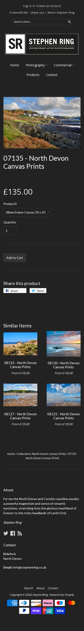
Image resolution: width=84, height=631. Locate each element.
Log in (27, 5)
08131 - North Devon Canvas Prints (20, 365)
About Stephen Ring (61, 12)
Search (28, 588)
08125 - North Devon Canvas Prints (63, 416)
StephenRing (40, 595)
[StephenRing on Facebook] (12, 533)
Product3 (10, 203)
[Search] (69, 21)
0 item (19, 12)
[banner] (42, 44)
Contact (52, 75)
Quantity (9, 222)
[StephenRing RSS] (19, 533)
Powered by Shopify (61, 595)
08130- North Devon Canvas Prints (64, 365)
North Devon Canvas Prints (49, 454)
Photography (35, 65)
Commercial (63, 65)
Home (14, 65)
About (40, 588)
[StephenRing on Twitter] (5, 533)
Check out (37, 12)
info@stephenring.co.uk (29, 567)
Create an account (48, 5)
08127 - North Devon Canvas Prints (20, 416)
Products (32, 75)
